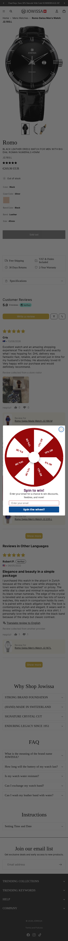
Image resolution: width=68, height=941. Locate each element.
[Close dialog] (61, 429)
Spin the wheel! (34, 509)
